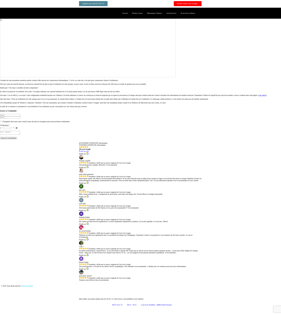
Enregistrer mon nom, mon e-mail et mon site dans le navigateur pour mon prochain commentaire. (36, 121)
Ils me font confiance (188, 13)
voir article (262, 95)
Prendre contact (137, 13)
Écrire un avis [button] (84, 151)
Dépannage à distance (154, 13)
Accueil (125, 13)
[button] (201, 13)
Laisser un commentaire (8, 138)
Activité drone (171, 13)
